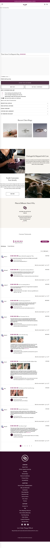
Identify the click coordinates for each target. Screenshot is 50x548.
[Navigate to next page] (31, 446)
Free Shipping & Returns (25, 510)
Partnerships (25, 473)
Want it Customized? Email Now (8, 90)
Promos (25, 501)
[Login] (44, 4)
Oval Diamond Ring (6, 7)
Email (17, 539)
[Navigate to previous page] (18, 446)
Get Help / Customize (37, 86)
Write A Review (44, 241)
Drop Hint (12, 86)
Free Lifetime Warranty (25, 512)
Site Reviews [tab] (3, 246)
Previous (4, 130)
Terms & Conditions (25, 476)
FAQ (25, 508)
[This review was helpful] (45, 265)
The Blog (25, 471)
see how (12, 193)
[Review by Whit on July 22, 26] (13, 393)
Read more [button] (27, 348)
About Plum (25, 467)
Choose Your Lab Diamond (25, 82)
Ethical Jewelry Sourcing (25, 469)
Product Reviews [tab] (11, 246)
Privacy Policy (25, 478)
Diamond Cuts (25, 494)
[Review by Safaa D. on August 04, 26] (13, 339)
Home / (1, 7)
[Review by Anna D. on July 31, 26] (13, 366)
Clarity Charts (25, 496)
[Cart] (47, 4)
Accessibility (25, 480)
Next (45, 130)
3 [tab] (26, 222)
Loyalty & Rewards (25, 519)
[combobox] (45, 251)
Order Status (25, 517)
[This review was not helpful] (47, 265)
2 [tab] (25, 222)
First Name (18, 534)
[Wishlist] (42, 4)
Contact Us (25, 506)
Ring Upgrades (25, 492)
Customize (25, 490)
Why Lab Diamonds (25, 487)
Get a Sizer (25, 498)
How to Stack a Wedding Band (25, 485)
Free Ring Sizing (25, 515)
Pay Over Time (25, 521)
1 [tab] (23, 222)
